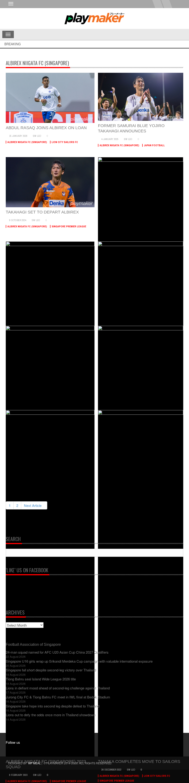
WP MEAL (34, 763)
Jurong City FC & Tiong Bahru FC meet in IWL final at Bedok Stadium (58, 697)
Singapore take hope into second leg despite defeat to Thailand (52, 706)
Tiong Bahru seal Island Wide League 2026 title (41, 678)
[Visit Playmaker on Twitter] (29, 749)
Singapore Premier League (69, 226)
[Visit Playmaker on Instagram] (20, 749)
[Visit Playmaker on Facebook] (12, 749)
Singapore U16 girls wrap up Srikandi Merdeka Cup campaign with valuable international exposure (79, 661)
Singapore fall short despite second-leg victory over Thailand (51, 669)
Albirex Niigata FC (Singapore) (27, 142)
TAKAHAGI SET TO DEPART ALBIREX (42, 212)
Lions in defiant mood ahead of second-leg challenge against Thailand (58, 688)
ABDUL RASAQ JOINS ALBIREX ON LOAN (46, 127)
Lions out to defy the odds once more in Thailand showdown (50, 714)
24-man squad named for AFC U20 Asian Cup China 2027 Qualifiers (57, 652)
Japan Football (154, 145)
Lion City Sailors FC (65, 142)
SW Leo (37, 135)
